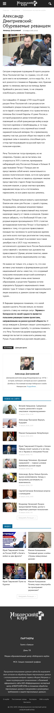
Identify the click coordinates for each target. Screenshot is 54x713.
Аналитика (16, 10)
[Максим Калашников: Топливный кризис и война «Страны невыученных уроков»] (39, 540)
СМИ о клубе (44, 699)
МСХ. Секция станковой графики (27, 662)
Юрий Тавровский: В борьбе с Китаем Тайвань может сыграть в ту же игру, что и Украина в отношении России (35, 449)
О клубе (6, 699)
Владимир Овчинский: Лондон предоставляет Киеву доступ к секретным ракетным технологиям (33, 507)
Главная (6, 10)
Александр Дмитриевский (12, 30)
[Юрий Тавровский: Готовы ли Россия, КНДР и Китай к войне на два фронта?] (14, 540)
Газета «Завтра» (27, 644)
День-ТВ (27, 650)
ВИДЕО (7, 526)
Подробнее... (32, 386)
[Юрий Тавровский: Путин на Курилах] (14, 571)
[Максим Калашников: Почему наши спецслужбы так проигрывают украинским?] (39, 571)
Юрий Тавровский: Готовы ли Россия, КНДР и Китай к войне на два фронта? (14, 553)
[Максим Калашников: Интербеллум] (10, 436)
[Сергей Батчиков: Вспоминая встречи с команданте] (10, 494)
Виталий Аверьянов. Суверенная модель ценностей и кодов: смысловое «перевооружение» (32, 409)
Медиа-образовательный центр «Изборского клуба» (27, 656)
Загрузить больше (26, 518)
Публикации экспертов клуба (34, 10)
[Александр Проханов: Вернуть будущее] (10, 423)
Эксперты (33, 699)
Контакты (27, 702)
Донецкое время (21, 348)
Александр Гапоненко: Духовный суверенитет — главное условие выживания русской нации (33, 463)
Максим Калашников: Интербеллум (33, 433)
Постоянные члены (19, 699)
